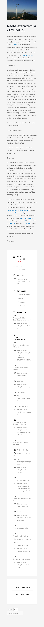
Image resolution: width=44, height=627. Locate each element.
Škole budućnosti (27, 55)
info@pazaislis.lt (22, 545)
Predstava (21, 302)
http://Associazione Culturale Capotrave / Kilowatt (24, 432)
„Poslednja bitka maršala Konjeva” (17, 210)
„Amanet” (28, 223)
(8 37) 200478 (26, 539)
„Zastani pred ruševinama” (15, 213)
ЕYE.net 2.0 (16, 44)
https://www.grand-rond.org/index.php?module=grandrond (23, 488)
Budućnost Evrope (24, 295)
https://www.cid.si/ (23, 506)
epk (15, 609)
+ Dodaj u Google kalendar (22, 587)
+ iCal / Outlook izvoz (22, 594)
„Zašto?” (15, 215)
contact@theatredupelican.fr (24, 463)
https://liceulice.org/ (23, 387)
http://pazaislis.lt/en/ (23, 551)
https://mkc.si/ (21, 375)
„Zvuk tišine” (22, 221)
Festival (20, 298)
